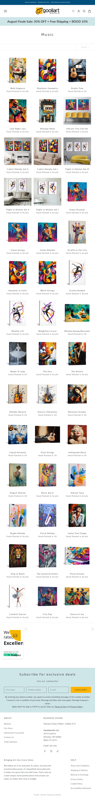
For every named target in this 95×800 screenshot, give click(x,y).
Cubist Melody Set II (18, 170)
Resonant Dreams (77, 413)
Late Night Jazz (18, 130)
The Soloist (77, 373)
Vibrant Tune (77, 494)
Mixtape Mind (47, 130)
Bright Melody (18, 534)
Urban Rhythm (47, 251)
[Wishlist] (73, 11)
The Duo (47, 373)
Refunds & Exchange (79, 774)
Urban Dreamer (77, 211)
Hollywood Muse (77, 454)
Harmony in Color (18, 292)
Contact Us (9, 737)
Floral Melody (47, 534)
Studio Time (77, 89)
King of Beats (18, 575)
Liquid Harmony (17, 454)
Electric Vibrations (47, 413)
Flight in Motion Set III (77, 170)
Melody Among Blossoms (77, 332)
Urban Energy (18, 251)
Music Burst (47, 494)
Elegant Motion (17, 494)
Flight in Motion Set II (17, 211)
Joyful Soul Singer (77, 534)
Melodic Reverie (17, 413)
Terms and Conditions (80, 765)
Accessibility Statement (81, 788)
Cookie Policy (77, 783)
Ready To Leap (17, 373)
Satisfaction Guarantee (14, 733)
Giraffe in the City (77, 251)
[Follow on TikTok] (57, 751)
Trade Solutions (10, 742)
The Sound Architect (47, 575)
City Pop (47, 615)
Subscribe (81, 690)
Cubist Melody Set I (47, 170)
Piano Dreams (77, 575)
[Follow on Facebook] (45, 751)
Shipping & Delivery (79, 770)
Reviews (7, 723)
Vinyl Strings (47, 454)
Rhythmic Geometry (47, 89)
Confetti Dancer (18, 615)
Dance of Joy (77, 615)
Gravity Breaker (77, 292)
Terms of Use (60, 706)
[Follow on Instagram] (51, 751)
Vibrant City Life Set (77, 130)
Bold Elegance (18, 89)
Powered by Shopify (54, 795)
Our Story (8, 728)
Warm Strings (47, 292)
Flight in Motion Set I (47, 211)
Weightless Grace (47, 332)
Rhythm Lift (18, 332)
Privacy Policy (76, 706)
